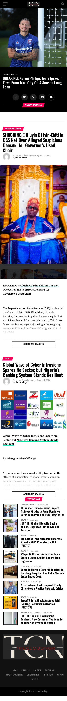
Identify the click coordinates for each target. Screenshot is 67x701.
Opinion (60, 674)
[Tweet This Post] (24, 97)
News (15, 670)
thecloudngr (21, 158)
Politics (37, 670)
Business (25, 670)
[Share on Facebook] (16, 97)
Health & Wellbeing (14, 674)
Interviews (48, 674)
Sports (35, 678)
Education (49, 670)
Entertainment (33, 674)
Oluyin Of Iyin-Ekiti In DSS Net (39, 285)
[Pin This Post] (32, 97)
